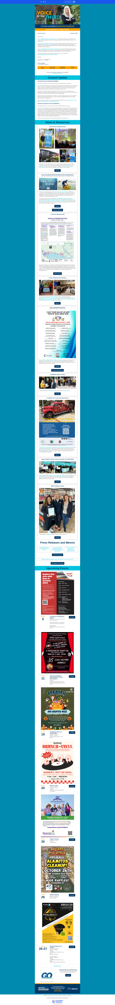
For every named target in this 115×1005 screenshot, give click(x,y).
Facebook (60, 73)
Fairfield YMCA (42, 476)
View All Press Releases (57, 554)
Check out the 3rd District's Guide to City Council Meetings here (57, 101)
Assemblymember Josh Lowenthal (47, 297)
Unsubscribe (49, 997)
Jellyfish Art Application (57, 210)
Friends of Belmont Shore (55, 296)
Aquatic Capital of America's (54, 475)
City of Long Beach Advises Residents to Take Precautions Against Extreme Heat (57, 549)
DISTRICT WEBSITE (57, 989)
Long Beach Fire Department (45, 447)
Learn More (57, 170)
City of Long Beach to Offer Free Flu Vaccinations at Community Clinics (71, 549)
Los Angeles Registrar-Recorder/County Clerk (49, 49)
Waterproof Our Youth (65, 476)
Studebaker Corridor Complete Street (49, 300)
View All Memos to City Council (57, 563)
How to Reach (52, 67)
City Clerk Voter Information (57, 370)
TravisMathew (50, 390)
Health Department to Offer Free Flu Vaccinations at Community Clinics (57, 559)
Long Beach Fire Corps (46, 449)
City (42, 67)
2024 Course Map (57, 273)
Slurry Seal (72, 67)
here (67, 118)
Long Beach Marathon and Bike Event (48, 39)
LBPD (64, 166)
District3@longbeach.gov (43, 54)
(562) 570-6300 (54, 54)
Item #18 (39, 85)
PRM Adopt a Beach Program (64, 198)
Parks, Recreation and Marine (62, 191)
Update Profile (54, 997)
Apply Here (57, 303)
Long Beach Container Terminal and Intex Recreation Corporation (57, 200)
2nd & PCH (66, 390)
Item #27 (39, 108)
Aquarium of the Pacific (53, 199)
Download (68, 975)
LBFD (67, 166)
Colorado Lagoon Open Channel (68, 298)
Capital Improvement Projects (49, 298)
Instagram (55, 73)
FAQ (72, 68)
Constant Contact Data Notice (63, 997)
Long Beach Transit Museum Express (46, 43)
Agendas (42, 68)
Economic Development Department (62, 447)
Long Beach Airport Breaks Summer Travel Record (44, 548)
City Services (52, 68)
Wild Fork (49, 534)
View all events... (57, 965)
